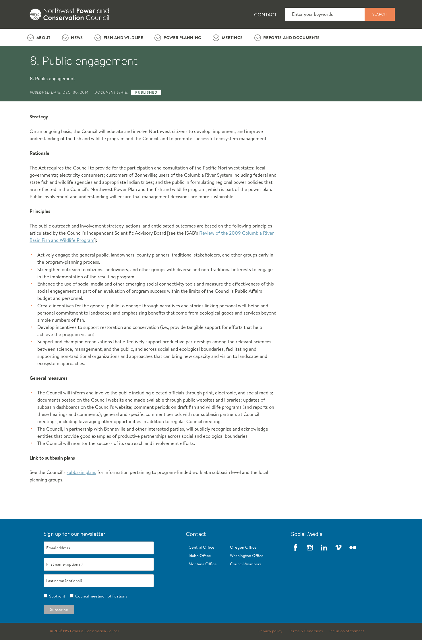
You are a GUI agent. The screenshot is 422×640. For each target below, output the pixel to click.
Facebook (295, 547)
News (77, 38)
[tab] (39, 37)
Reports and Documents (291, 38)
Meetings (232, 38)
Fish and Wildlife (123, 38)
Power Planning (182, 38)
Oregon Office (243, 547)
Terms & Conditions (306, 631)
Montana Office (203, 564)
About (43, 38)
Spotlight (56, 596)
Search (379, 14)
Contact (265, 14)
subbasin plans (81, 472)
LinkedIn (324, 547)
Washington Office (247, 555)
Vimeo (338, 547)
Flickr (353, 547)
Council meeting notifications (100, 596)
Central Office (201, 547)
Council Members (246, 564)
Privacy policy (270, 631)
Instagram (309, 547)
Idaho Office (200, 555)
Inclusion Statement (347, 631)
